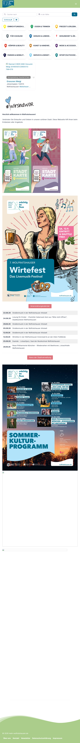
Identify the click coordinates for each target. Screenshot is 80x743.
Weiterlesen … (24, 87)
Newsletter (25, 738)
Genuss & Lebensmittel (44, 36)
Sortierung (7, 20)
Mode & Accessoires (69, 46)
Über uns (7, 738)
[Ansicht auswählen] (16, 19)
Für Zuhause (16, 36)
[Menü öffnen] (76, 3)
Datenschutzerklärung (41, 738)
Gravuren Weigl (14, 81)
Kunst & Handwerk (42, 46)
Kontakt (16, 738)
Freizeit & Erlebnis (68, 26)
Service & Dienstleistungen (46, 55)
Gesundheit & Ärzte (69, 36)
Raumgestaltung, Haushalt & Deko (19, 77)
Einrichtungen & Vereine (19, 26)
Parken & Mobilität (17, 55)
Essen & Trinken (42, 26)
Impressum (57, 738)
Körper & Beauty (16, 46)
